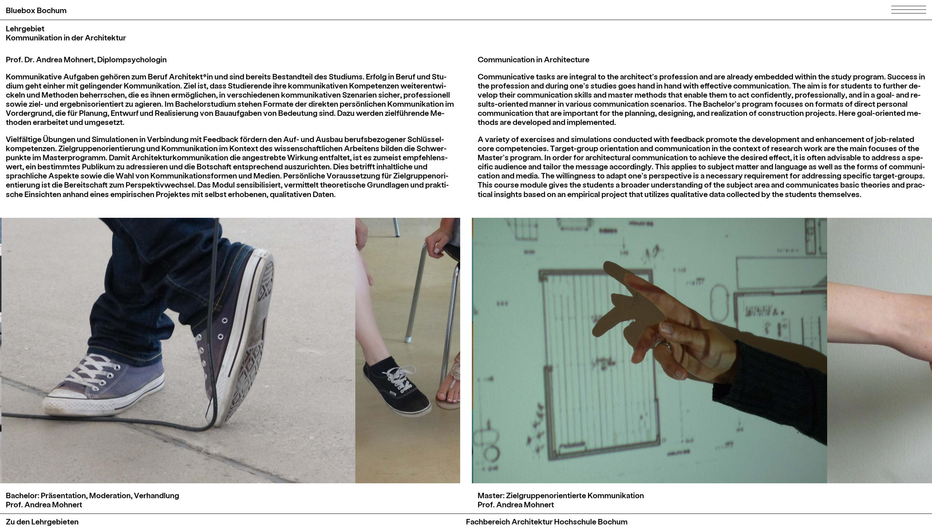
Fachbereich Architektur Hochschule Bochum (547, 521)
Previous (120, 350)
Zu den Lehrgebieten (42, 521)
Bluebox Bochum (36, 10)
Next (340, 350)
